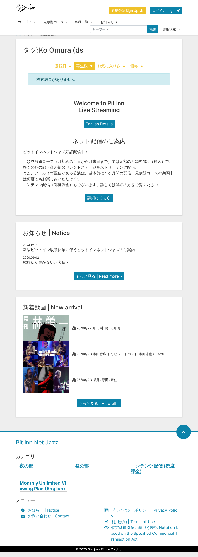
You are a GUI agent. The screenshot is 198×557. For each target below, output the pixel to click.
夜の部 (26, 466)
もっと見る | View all (97, 403)
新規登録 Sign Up (124, 10)
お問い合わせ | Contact (49, 515)
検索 (152, 29)
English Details (99, 123)
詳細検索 (170, 29)
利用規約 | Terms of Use (133, 521)
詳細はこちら (99, 197)
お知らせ (107, 22)
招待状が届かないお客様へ (46, 262)
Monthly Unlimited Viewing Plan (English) (43, 485)
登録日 (60, 65)
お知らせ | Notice (43, 510)
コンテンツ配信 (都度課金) (153, 468)
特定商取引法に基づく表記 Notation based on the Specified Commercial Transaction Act (144, 533)
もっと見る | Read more (97, 276)
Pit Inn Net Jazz (37, 442)
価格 (134, 65)
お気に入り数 (108, 65)
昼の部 (82, 466)
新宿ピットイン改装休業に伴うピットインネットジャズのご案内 (79, 249)
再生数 (82, 65)
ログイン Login (163, 10)
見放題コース (53, 22)
